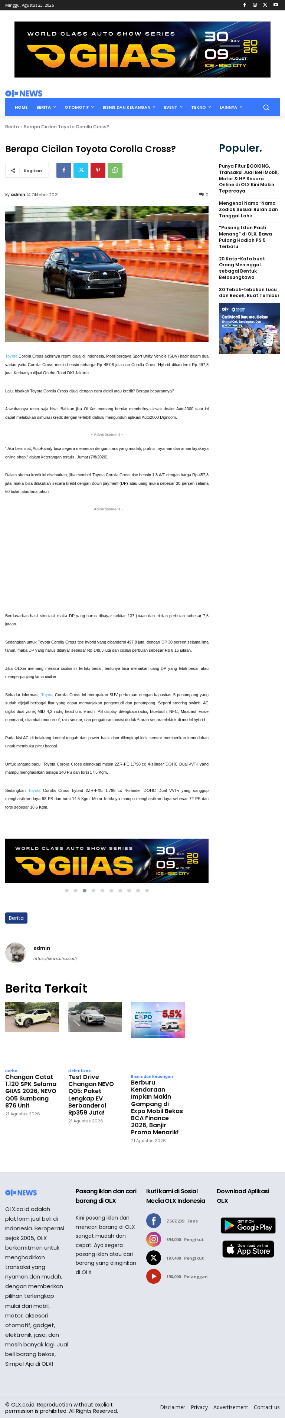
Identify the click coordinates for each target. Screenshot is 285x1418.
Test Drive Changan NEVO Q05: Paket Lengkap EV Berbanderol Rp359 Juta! (91, 1094)
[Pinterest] (98, 170)
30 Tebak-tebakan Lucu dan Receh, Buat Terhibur (249, 293)
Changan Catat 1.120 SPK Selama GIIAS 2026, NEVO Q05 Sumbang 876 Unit (30, 1091)
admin (18, 194)
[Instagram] (255, 5)
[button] (266, 107)
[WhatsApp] (115, 170)
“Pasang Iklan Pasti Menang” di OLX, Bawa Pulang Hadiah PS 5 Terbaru (245, 237)
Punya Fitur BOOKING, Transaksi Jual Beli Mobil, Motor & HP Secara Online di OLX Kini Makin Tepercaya (249, 178)
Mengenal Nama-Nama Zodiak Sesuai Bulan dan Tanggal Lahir (248, 209)
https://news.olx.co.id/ (55, 958)
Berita (12, 127)
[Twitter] (265, 5)
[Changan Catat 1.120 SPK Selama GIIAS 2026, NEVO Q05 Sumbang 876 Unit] (32, 1033)
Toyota (12, 356)
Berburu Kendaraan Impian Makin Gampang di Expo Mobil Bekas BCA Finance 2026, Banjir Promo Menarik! (157, 1107)
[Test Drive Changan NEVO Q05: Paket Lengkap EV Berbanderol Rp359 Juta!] (95, 1033)
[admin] (15, 953)
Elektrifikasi (80, 1071)
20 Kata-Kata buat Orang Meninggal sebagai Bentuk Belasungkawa (242, 268)
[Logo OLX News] (23, 93)
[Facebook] (244, 5)
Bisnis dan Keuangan (152, 1077)
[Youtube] (275, 5)
